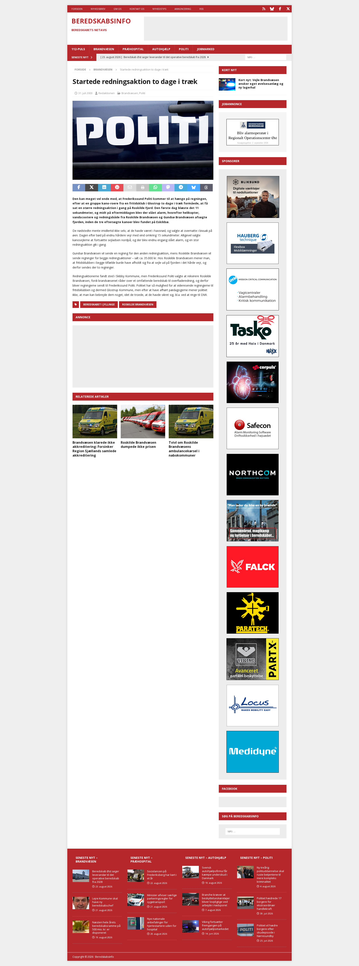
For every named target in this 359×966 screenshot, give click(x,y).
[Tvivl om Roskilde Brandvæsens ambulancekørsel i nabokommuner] (191, 421)
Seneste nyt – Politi (256, 858)
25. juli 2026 (266, 940)
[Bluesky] (271, 8)
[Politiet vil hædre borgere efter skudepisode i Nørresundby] (245, 930)
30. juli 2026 (266, 913)
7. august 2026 (213, 909)
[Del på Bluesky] (193, 187)
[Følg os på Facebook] (280, 8)
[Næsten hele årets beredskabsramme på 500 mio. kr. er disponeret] (81, 927)
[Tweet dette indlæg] (91, 187)
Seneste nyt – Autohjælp (205, 858)
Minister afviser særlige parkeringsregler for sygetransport (162, 898)
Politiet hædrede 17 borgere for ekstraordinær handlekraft (269, 903)
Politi (183, 49)
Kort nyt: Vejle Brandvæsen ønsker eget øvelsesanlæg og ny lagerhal (261, 83)
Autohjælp (161, 49)
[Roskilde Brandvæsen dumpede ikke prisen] (143, 421)
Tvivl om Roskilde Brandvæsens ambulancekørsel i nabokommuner (184, 449)
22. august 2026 (158, 883)
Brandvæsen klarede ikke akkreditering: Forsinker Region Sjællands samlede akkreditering (94, 449)
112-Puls (78, 49)
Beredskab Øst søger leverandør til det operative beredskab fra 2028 (105, 876)
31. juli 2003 (85, 93)
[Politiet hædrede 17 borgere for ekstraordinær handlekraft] (245, 903)
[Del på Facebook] (79, 187)
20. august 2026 (158, 933)
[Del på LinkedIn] (104, 187)
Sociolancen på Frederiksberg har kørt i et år (162, 874)
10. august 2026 (213, 882)
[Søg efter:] (265, 57)
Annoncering (183, 8)
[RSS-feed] (263, 8)
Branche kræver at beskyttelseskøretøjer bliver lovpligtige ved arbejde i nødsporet (216, 900)
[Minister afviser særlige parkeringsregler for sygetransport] (135, 899)
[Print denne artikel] (142, 187)
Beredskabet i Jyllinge (99, 304)
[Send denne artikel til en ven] (129, 187)
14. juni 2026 (212, 933)
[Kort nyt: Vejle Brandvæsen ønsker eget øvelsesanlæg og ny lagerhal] (227, 84)
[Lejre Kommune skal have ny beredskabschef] (81, 903)
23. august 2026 (104, 886)
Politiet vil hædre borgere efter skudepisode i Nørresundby (267, 930)
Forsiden (76, 8)
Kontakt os (137, 8)
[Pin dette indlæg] (117, 187)
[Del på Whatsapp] (155, 187)
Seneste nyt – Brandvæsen (87, 859)
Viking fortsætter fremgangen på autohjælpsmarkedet (215, 925)
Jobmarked (205, 49)
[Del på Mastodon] (168, 187)
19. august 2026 (104, 937)
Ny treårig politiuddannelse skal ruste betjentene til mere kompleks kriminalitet (270, 874)
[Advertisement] (215, 28)
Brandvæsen (103, 49)
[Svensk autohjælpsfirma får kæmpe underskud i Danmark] (190, 872)
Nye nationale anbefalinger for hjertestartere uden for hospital (161, 924)
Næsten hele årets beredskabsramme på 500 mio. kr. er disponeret (106, 927)
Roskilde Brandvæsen (137, 304)
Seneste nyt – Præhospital (141, 859)
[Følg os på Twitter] (288, 8)
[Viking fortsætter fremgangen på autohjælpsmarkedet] (190, 926)
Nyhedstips (159, 8)
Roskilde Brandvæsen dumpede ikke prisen (138, 444)
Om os (117, 8)
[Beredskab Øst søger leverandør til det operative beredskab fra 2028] (81, 876)
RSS (201, 8)
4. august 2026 (267, 886)
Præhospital (133, 49)
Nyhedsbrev (98, 8)
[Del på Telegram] (181, 187)
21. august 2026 (104, 910)
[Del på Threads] (206, 187)
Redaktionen (106, 93)
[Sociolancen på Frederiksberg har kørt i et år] (135, 876)
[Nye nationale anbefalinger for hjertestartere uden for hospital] (135, 923)
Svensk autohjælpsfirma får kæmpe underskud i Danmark (214, 873)
